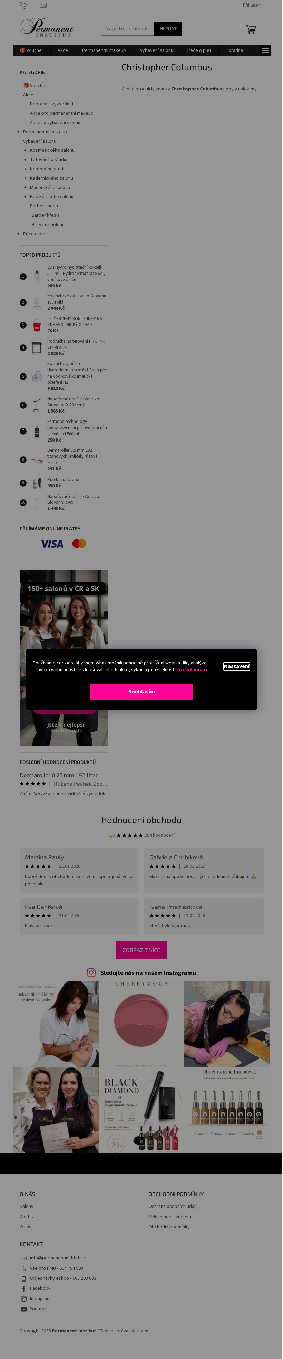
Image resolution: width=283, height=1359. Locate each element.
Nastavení (237, 666)
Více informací (191, 669)
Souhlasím (141, 691)
